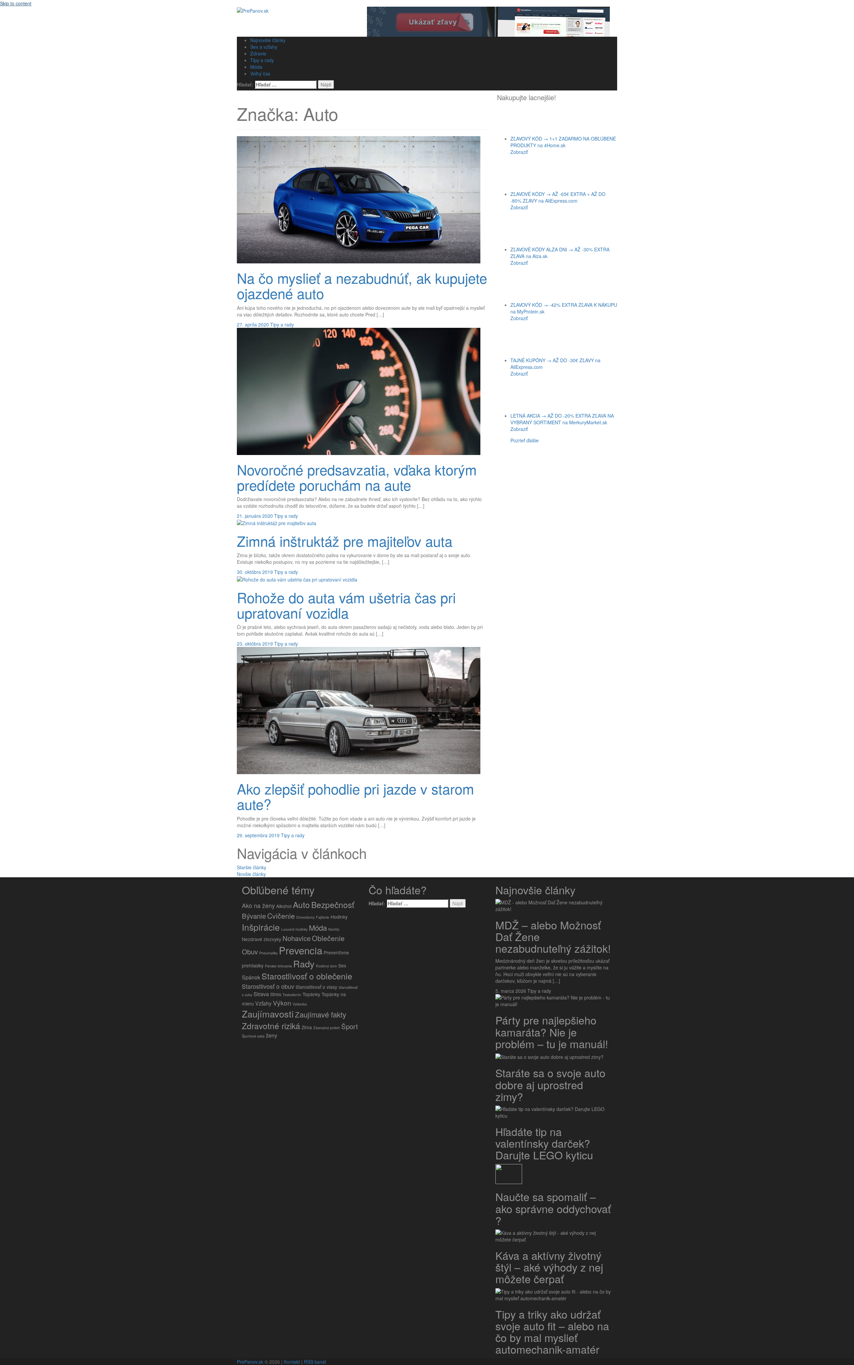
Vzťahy (263, 1003)
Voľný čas (260, 73)
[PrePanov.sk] (253, 10)
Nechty (333, 929)
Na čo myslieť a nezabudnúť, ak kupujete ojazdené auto (362, 285)
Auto (301, 904)
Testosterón (292, 994)
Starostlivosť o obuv (268, 986)
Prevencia (300, 950)
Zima (307, 1027)
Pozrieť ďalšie (524, 440)
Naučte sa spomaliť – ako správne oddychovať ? (553, 1208)
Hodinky (339, 916)
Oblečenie (328, 938)
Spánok (251, 977)
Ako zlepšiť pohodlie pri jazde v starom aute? (355, 796)
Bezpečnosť (332, 904)
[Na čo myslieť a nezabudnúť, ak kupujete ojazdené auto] (358, 199)
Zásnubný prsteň (326, 1027)
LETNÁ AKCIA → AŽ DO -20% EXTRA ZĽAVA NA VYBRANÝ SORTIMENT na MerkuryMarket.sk (562, 419)
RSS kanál (315, 1361)
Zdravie (258, 53)
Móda (256, 66)
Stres (275, 994)
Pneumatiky (268, 952)
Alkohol (284, 906)
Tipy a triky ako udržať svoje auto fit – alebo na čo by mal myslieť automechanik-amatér (552, 1331)
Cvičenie (281, 916)
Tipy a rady (262, 60)
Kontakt (292, 1361)
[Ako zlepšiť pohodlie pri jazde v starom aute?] (358, 709)
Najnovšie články (268, 40)
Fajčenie (322, 917)
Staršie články (251, 867)
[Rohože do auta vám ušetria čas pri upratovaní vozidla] (297, 578)
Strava (261, 994)
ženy (271, 1035)
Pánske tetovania (278, 965)
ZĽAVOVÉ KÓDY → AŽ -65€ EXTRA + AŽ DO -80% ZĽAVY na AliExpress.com (557, 197)
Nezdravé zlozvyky (261, 939)
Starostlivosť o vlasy (316, 986)
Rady (304, 963)
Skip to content (15, 3)
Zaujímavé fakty (320, 1014)
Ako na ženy (258, 905)
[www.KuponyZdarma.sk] (488, 21)
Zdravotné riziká (271, 1026)
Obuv (250, 951)
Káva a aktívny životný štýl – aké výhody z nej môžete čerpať (549, 1266)
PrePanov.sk (250, 1361)
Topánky (311, 994)
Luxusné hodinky (294, 929)
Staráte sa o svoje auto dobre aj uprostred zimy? (550, 1084)
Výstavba (300, 1003)
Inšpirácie (261, 927)
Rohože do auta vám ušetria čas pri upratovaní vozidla (346, 605)
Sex (342, 965)
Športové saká (253, 1036)
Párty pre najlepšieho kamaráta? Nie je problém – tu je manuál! (551, 1031)
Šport (349, 1026)
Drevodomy (305, 917)
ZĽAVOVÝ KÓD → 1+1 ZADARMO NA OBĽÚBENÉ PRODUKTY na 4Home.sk (563, 142)
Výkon (282, 1002)
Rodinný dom (326, 965)
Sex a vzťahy (263, 46)
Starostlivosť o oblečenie (307, 976)
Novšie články (251, 874)
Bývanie (254, 916)
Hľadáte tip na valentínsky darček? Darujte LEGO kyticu (544, 1143)
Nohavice (297, 938)
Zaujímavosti (268, 1013)
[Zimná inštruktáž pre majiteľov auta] (276, 522)
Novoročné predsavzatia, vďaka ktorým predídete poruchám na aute (357, 477)
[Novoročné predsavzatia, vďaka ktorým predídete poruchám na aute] (358, 390)
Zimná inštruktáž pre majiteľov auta (344, 541)
